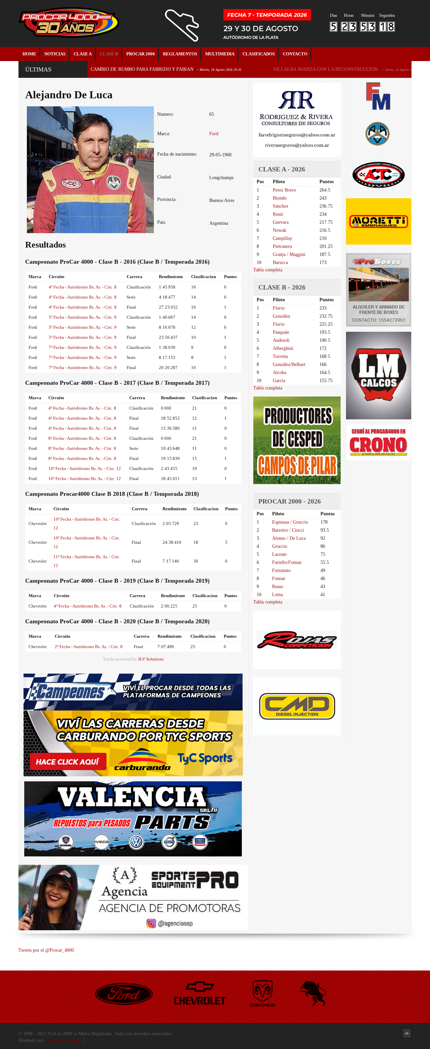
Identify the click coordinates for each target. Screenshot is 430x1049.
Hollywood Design (63, 1040)
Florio (279, 308)
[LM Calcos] (378, 375)
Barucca (280, 262)
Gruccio (279, 546)
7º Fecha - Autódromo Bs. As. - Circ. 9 (83, 347)
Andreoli (281, 340)
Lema (277, 594)
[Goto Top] (407, 1033)
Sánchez (280, 206)
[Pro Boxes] (378, 289)
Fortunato (281, 570)
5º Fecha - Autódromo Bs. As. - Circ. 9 (83, 317)
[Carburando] (133, 743)
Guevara (281, 222)
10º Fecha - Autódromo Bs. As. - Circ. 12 (84, 468)
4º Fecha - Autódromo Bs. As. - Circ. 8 (83, 287)
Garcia (279, 380)
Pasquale (281, 332)
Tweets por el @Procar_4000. (46, 950)
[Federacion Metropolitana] (378, 95)
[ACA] (378, 132)
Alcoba (279, 372)
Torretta (280, 356)
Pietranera (282, 246)
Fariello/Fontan (286, 562)
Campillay (282, 238)
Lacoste (279, 554)
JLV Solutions (151, 659)
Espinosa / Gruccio (290, 522)
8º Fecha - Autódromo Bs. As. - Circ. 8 (82, 438)
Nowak (279, 230)
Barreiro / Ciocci (288, 530)
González (281, 316)
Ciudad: (164, 176)
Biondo (280, 198)
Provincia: (167, 199)
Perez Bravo (284, 190)
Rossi (278, 214)
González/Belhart (289, 364)
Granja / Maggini (289, 254)
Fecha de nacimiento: (177, 154)
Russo (277, 586)
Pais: (161, 222)
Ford (213, 133)
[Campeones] (133, 691)
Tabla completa (267, 269)
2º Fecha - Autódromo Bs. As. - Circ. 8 (89, 646)
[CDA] (378, 174)
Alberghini (283, 348)
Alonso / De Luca (289, 538)
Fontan (278, 578)
